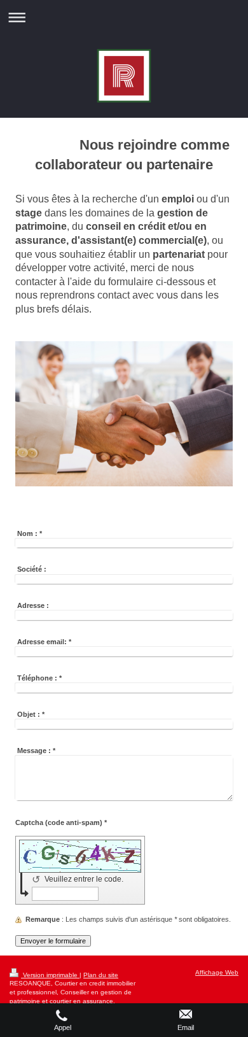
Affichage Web (216, 972)
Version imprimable (50, 974)
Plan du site (100, 974)
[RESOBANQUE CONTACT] (124, 417)
